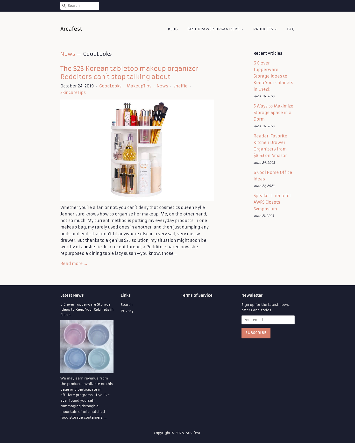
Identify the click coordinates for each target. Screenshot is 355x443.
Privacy (127, 311)
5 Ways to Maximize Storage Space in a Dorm (273, 112)
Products (264, 29)
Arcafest (193, 433)
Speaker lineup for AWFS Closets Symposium (272, 202)
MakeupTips (139, 86)
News (67, 54)
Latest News (72, 295)
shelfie (180, 86)
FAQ (291, 29)
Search (127, 305)
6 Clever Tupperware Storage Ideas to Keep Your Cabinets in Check (273, 76)
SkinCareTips (73, 92)
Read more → (74, 263)
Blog (173, 29)
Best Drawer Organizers (214, 29)
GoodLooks (110, 86)
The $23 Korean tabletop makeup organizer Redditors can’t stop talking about (129, 73)
